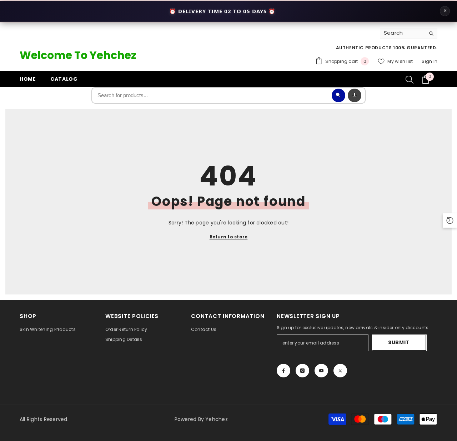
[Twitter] (340, 370)
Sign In (429, 61)
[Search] (408, 33)
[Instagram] (302, 370)
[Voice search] (354, 95)
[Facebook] (283, 370)
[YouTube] (321, 370)
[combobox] (402, 33)
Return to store (229, 237)
